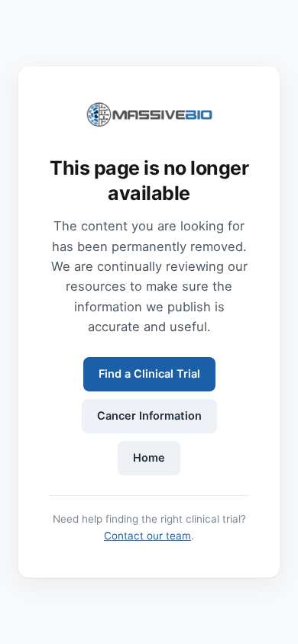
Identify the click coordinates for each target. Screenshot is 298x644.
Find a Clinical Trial (149, 374)
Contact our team (147, 536)
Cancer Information (149, 416)
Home (149, 458)
